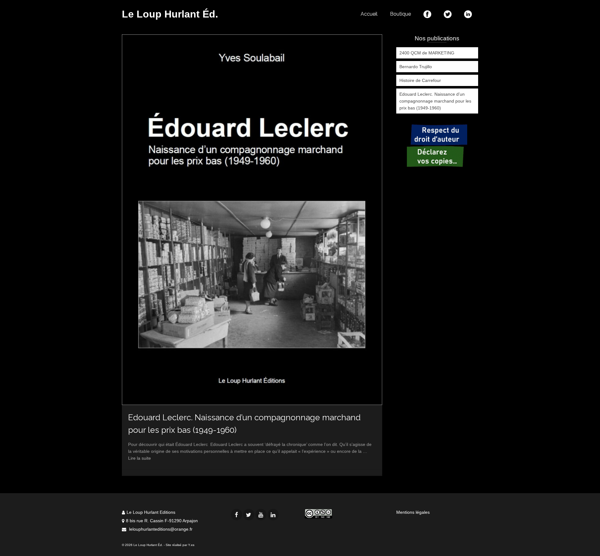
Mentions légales (413, 512)
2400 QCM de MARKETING (426, 52)
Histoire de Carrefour (420, 80)
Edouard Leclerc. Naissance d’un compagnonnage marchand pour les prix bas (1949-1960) (435, 101)
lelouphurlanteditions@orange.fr (160, 529)
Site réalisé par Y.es (180, 545)
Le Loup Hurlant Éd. (170, 14)
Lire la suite (139, 458)
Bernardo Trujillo (415, 66)
